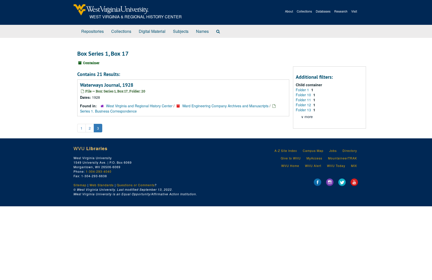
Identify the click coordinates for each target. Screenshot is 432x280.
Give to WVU (291, 158)
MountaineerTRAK (342, 158)
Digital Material (152, 31)
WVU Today (336, 165)
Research (341, 11)
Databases (323, 11)
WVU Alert (313, 165)
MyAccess (314, 158)
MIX (354, 165)
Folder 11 (304, 99)
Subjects (180, 31)
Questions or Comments (136, 185)
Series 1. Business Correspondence (108, 111)
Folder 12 (304, 104)
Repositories (92, 31)
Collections (304, 11)
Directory (349, 150)
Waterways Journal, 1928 (106, 85)
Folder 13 (304, 109)
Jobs (333, 150)
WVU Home (290, 165)
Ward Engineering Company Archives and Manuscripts (225, 105)
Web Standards (102, 185)
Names (202, 31)
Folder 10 (304, 94)
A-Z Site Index (285, 150)
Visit (354, 11)
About (289, 11)
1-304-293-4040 (99, 171)
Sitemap (80, 185)
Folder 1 (303, 89)
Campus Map (313, 150)
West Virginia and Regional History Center (139, 105)
